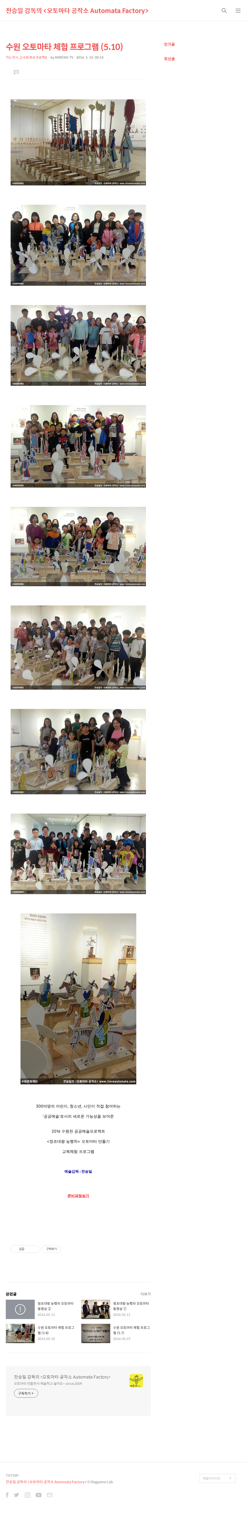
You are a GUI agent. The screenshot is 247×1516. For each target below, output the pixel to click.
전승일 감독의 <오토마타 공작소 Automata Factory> (77, 10)
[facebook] (7, 1495)
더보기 (146, 1294)
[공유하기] (29, 1249)
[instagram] (27, 1495)
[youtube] (38, 1495)
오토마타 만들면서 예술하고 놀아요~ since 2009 (48, 1383)
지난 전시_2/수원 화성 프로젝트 (27, 57)
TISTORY (12, 1475)
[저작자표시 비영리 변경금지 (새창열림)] (67, 1249)
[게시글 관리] (35, 1249)
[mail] (49, 1495)
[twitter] (16, 1495)
